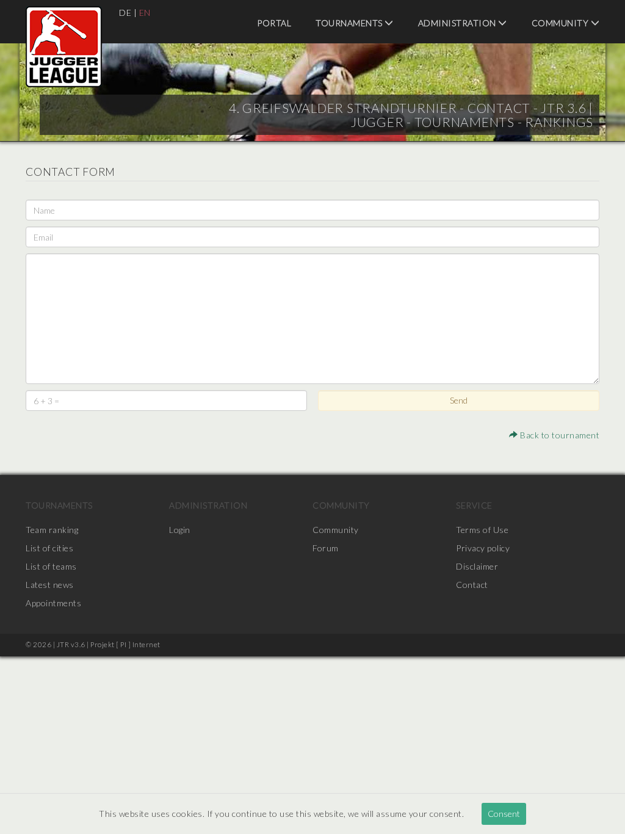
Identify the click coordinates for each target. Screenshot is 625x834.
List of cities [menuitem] (49, 548)
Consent (504, 813)
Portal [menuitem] (274, 23)
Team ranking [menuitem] (52, 529)
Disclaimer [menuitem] (477, 566)
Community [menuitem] (561, 23)
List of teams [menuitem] (51, 566)
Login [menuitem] (179, 529)
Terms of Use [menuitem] (482, 529)
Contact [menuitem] (472, 584)
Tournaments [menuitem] (350, 23)
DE (125, 12)
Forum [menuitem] (325, 548)
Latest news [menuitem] (50, 584)
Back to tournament (558, 435)
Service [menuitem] (474, 505)
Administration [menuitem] (458, 23)
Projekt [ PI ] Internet (125, 644)
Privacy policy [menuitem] (483, 548)
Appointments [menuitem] (53, 603)
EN (145, 12)
